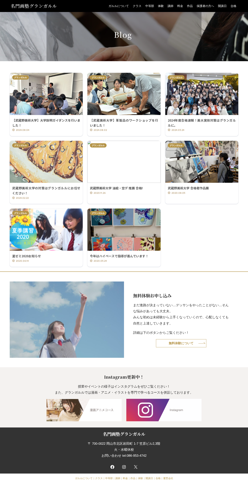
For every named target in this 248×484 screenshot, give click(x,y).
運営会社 (168, 478)
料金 (180, 6)
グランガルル (20, 77)
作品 (190, 6)
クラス (137, 6)
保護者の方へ (205, 6)
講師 (170, 6)
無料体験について (181, 343)
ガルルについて (118, 6)
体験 (161, 6)
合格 (233, 6)
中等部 (149, 6)
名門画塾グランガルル (34, 6)
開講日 (222, 6)
